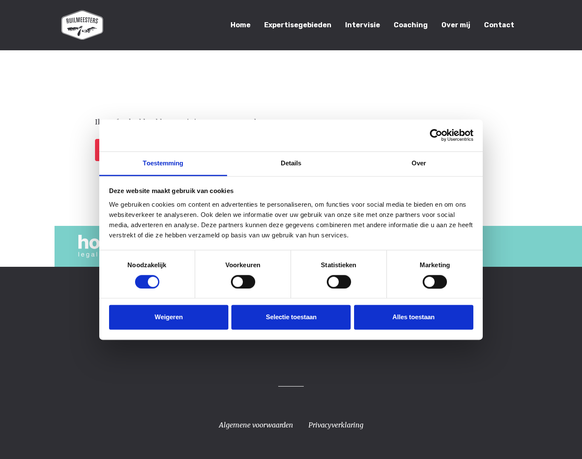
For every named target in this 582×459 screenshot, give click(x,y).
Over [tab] (419, 163)
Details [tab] (291, 163)
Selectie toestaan (291, 317)
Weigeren (169, 317)
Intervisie (362, 25)
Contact (499, 25)
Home (240, 25)
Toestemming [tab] (163, 163)
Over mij (455, 25)
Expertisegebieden (297, 25)
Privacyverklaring (335, 425)
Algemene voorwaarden (256, 425)
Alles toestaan (413, 317)
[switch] (243, 282)
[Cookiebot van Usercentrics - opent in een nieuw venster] (436, 135)
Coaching (411, 25)
